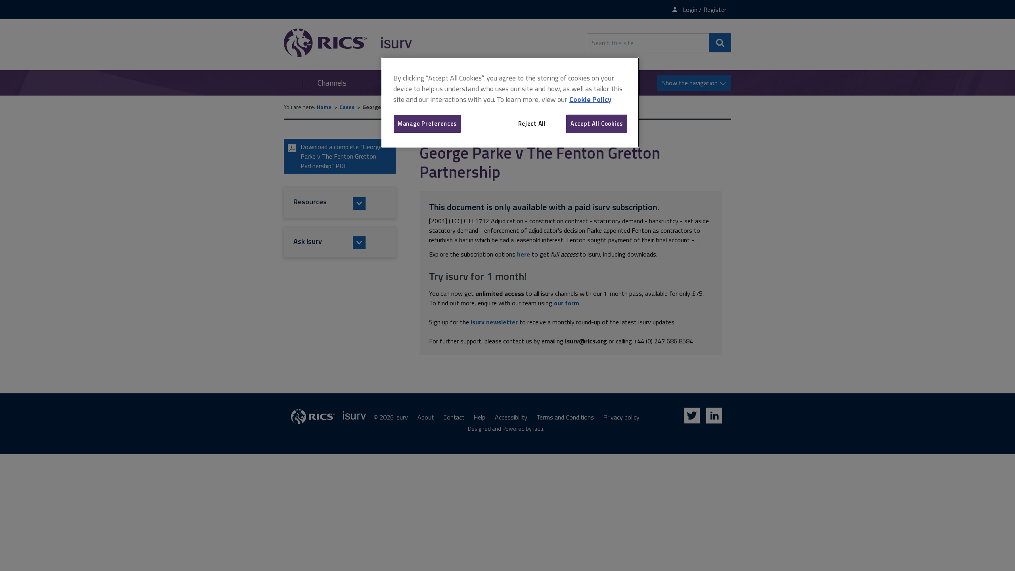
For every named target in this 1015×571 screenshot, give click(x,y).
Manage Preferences (427, 123)
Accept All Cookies (597, 123)
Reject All (532, 123)
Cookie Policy (590, 99)
